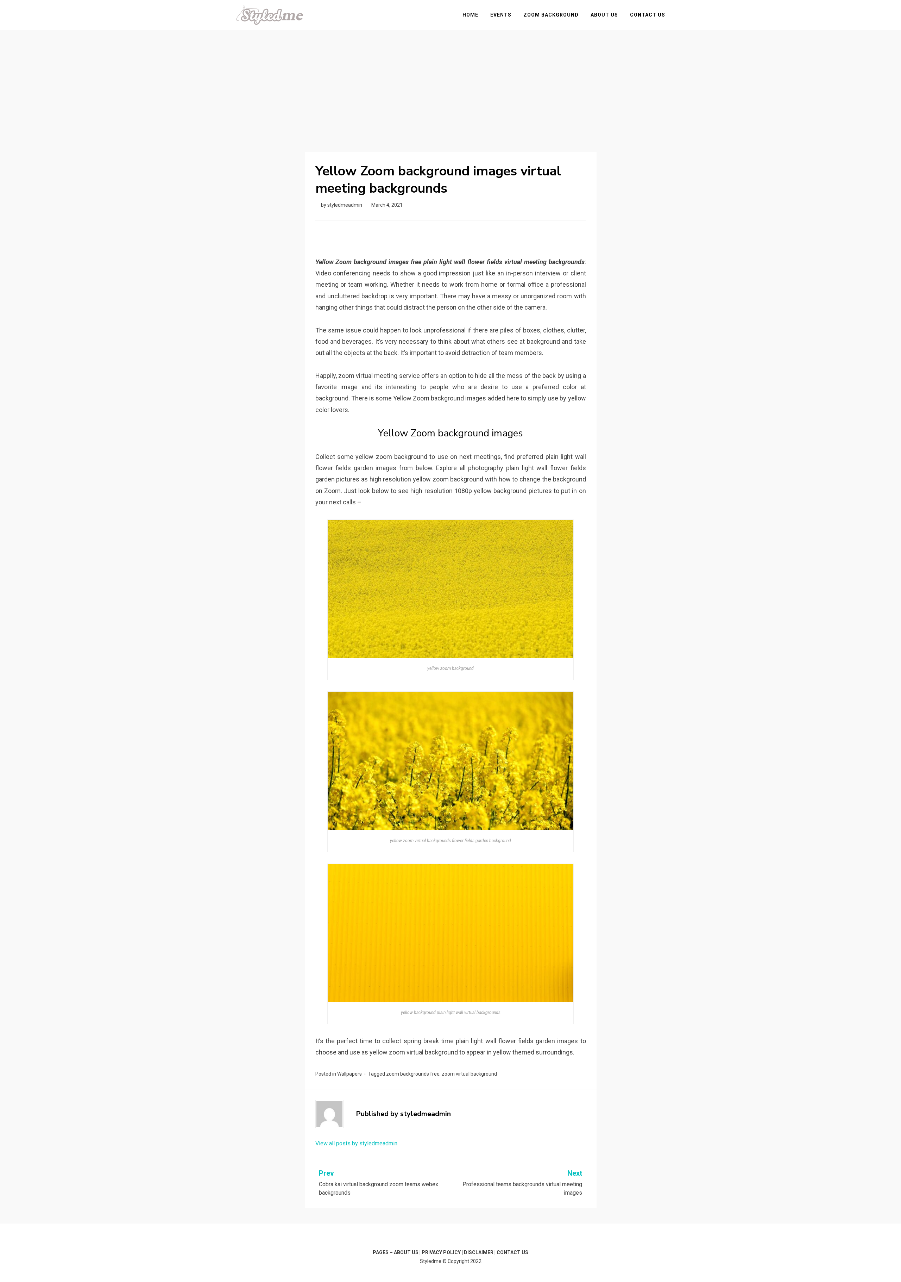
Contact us (647, 15)
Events (500, 15)
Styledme (430, 1261)
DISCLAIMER (478, 1252)
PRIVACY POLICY (441, 1252)
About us (604, 15)
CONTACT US (512, 1252)
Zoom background (551, 15)
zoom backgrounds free (413, 1074)
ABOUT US (406, 1252)
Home (470, 15)
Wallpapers (349, 1074)
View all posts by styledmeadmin (356, 1143)
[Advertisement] (450, 83)
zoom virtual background (469, 1074)
